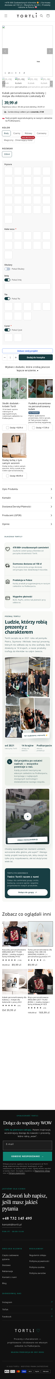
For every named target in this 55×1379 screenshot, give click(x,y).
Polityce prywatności (17, 1173)
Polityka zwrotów (37, 1273)
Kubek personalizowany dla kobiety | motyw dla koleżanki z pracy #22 (14, 999)
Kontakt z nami (9, 1277)
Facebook (6, 1316)
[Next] (51, 84)
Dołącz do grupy (27, 892)
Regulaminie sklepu (42, 1171)
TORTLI (27, 1330)
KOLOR (6, 127)
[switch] (7, 268)
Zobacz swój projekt (27, 350)
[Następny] (50, 51)
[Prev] (3, 84)
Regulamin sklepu (37, 1255)
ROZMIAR (7, 148)
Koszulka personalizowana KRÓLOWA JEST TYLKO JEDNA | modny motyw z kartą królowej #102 (14, 953)
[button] (6, 15)
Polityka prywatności (39, 1261)
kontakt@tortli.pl (12, 1224)
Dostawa (6, 1265)
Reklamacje (7, 1271)
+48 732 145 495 (17, 1218)
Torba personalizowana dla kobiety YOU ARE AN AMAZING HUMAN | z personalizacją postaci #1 (40, 953)
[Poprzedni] (5, 51)
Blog (4, 1283)
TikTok (5, 1309)
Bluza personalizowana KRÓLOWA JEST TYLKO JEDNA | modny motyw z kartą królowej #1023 (39, 1000)
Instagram (7, 1302)
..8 (24, 73)
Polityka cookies (37, 1267)
